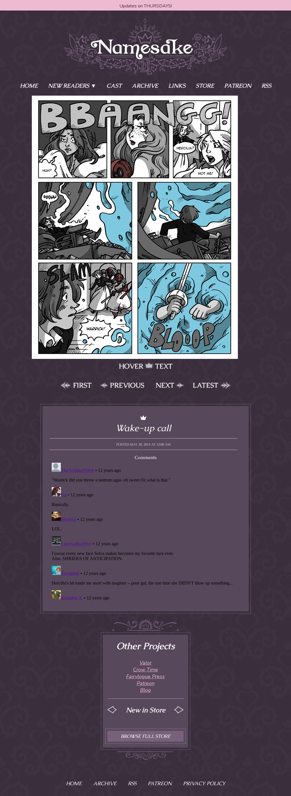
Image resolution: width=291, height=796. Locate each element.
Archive (145, 85)
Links (177, 85)
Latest (205, 385)
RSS (266, 85)
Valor (145, 662)
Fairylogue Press (145, 676)
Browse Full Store (145, 736)
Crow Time (145, 669)
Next (165, 385)
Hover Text (145, 366)
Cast (114, 85)
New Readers (68, 85)
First (82, 385)
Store (205, 85)
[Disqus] (145, 531)
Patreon (237, 85)
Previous (127, 385)
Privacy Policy (204, 783)
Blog (145, 690)
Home (29, 85)
